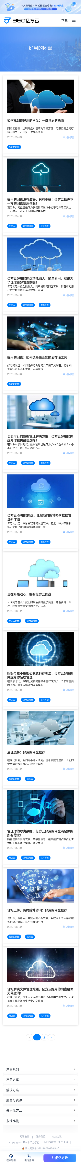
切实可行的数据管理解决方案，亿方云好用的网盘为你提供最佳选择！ (40, 438)
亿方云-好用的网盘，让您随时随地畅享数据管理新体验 (39, 517)
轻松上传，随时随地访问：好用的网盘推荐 (37, 910)
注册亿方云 (60, 1157)
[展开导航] (74, 21)
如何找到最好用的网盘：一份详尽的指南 (35, 120)
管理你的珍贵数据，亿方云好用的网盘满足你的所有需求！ (40, 833)
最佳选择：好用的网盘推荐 (26, 752)
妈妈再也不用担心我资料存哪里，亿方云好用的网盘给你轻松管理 (40, 675)
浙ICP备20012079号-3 (56, 1142)
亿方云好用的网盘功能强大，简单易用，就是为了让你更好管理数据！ (40, 280)
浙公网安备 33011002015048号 (41, 1148)
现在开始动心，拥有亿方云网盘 (29, 594)
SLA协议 (57, 1136)
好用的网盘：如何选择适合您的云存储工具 (37, 357)
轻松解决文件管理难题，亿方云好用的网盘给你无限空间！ (40, 991)
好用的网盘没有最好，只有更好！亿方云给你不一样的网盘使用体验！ (40, 201)
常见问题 (68, 137)
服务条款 (40, 1136)
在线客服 (11, 1160)
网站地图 (24, 1136)
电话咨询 (29, 1160)
